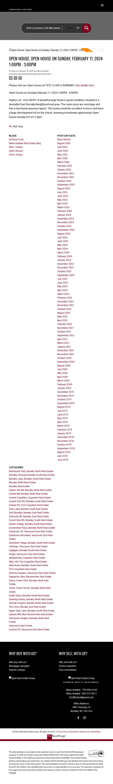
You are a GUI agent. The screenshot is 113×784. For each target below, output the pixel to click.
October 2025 (64, 181)
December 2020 (65, 350)
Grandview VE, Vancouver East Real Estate (30, 531)
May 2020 (62, 373)
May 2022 (62, 316)
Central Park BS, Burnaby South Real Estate (31, 501)
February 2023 (64, 297)
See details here (84, 85)
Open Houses (16, 150)
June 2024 (62, 241)
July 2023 (62, 278)
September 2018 (66, 448)
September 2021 (66, 335)
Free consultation (68, 669)
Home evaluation (67, 666)
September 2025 (66, 184)
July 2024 (62, 237)
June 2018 (62, 459)
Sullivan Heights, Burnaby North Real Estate (31, 603)
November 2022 (65, 305)
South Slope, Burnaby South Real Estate (29, 595)
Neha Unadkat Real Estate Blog (25, 143)
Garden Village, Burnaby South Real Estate (30, 524)
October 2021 (64, 331)
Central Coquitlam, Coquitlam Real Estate (30, 497)
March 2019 (63, 425)
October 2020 (64, 358)
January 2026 (64, 169)
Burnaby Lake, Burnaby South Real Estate (30, 478)
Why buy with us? (18, 662)
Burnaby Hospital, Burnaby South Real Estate (32, 475)
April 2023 (62, 290)
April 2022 (62, 320)
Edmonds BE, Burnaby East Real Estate (34, 74)
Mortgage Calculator (19, 666)
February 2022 (64, 324)
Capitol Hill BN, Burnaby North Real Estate (30, 490)
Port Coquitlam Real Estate (23, 569)
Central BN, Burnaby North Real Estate (28, 493)
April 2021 (62, 339)
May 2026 (62, 154)
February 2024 (64, 256)
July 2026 (62, 147)
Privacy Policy (62, 732)
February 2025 (64, 211)
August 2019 (63, 407)
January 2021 (64, 346)
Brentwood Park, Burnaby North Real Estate (31, 471)
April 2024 (62, 248)
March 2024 (63, 252)
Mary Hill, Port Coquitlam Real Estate (28, 561)
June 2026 (62, 150)
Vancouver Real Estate (20, 625)
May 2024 (62, 245)
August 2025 (63, 188)
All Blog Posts (16, 139)
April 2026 (62, 158)
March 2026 (63, 162)
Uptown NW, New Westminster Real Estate (31, 614)
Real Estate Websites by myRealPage (84, 732)
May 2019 (62, 418)
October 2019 (64, 399)
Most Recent (63, 139)
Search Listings (17, 669)
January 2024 (64, 260)
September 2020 (66, 361)
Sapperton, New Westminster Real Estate (30, 576)
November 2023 (65, 267)
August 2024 (63, 233)
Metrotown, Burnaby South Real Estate (28, 565)
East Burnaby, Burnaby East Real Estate (29, 512)
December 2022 (65, 301)
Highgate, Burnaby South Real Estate (27, 550)
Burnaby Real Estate (19, 486)
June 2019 (62, 414)
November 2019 (65, 395)
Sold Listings (16, 154)
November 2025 (65, 177)
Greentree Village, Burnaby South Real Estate (32, 542)
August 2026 (63, 143)
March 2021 (63, 343)
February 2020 (64, 384)
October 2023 (64, 271)
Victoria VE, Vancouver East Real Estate (29, 629)
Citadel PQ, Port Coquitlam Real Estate (29, 505)
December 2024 (65, 218)
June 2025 (62, 196)
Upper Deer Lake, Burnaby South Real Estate (31, 610)
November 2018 (65, 441)
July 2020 (62, 369)
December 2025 (65, 173)
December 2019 (65, 392)
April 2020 (62, 377)
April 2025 (62, 203)
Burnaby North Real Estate (22, 482)
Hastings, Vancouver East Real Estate (28, 546)
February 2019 (64, 429)
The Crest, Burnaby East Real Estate (27, 606)
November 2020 (65, 354)
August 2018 (63, 452)
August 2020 (63, 365)
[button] (78, 717)
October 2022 (64, 309)
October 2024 (64, 226)
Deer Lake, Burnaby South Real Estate (28, 509)
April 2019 (62, 422)
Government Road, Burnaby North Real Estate (32, 527)
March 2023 (63, 294)
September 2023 (66, 275)
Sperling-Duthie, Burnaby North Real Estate (31, 599)
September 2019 (66, 403)
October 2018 (64, 444)
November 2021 (65, 327)
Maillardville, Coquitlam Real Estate (27, 557)
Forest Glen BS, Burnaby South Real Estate (31, 520)
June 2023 (62, 282)
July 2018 (62, 456)
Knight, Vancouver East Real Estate (27, 554)
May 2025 (62, 199)
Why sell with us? (68, 662)
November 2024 (65, 222)
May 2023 (62, 286)
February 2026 (64, 165)
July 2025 (62, 192)
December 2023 (65, 263)
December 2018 (65, 437)
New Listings (16, 147)
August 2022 (63, 312)
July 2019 (62, 410)
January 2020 (64, 388)
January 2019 (64, 433)
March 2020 (63, 380)
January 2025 (64, 214)
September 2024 (66, 229)
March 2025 (63, 207)
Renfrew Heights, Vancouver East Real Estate (32, 573)
